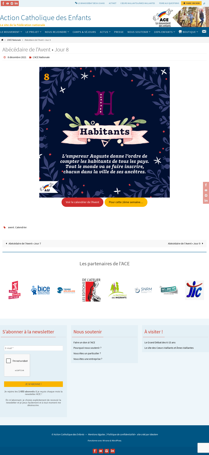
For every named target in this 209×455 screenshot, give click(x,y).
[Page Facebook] (3, 3)
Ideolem (154, 434)
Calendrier (21, 227)
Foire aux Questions (169, 3)
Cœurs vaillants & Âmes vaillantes (138, 3)
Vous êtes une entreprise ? (87, 358)
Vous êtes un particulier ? (87, 353)
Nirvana (105, 440)
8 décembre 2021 (17, 57)
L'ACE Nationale (14, 40)
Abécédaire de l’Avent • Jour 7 (24, 243)
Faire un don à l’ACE (84, 342)
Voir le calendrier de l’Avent (82, 202)
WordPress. (116, 440)
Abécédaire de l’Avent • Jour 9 (184, 243)
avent (11, 227)
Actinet (112, 3)
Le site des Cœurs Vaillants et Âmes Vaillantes (169, 347)
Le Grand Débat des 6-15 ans (160, 342)
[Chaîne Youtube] (7, 3)
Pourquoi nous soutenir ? (87, 347)
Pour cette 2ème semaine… (126, 202)
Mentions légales (96, 434)
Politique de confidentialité (121, 434)
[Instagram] (12, 3)
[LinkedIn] (16, 3)
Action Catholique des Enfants (45, 17)
